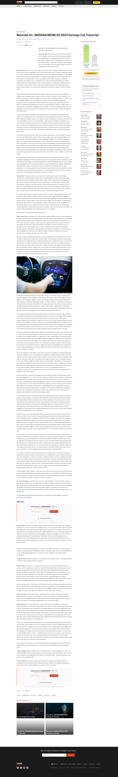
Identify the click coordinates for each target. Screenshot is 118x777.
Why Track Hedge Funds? (88, 93)
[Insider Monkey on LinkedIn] (28, 768)
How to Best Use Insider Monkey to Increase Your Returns (90, 89)
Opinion (54, 6)
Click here (52, 522)
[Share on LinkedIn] (26, 42)
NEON (53, 48)
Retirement (46, 6)
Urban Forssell (47, 695)
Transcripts (22, 32)
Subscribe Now (91, 73)
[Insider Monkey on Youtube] (24, 768)
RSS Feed (55, 764)
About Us (79, 764)
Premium (96, 2)
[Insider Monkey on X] (21, 768)
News (18, 32)
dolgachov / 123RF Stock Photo (66, 292)
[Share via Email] (29, 42)
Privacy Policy (54, 767)
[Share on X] (24, 42)
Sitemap (98, 764)
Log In (78, 2)
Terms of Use (62, 767)
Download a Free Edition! (88, 96)
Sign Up (87, 2)
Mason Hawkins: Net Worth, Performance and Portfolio (36, 495)
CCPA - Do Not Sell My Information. (79, 767)
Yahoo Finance (33, 695)
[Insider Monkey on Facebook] (18, 768)
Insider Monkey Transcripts (40, 39)
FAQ (68, 767)
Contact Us (92, 764)
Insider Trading (27, 6)
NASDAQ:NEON (25, 695)
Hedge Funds (37, 6)
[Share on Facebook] (21, 42)
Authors (85, 764)
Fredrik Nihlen (40, 695)
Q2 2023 (19, 695)
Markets (19, 6)
